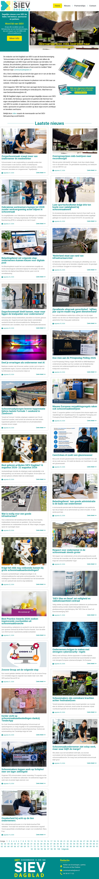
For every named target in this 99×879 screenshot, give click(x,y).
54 (74, 844)
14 (41, 841)
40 (28, 844)
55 (77, 844)
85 (77, 846)
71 (31, 846)
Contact (92, 6)
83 (71, 846)
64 (8, 846)
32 (2, 844)
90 (94, 846)
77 (51, 846)
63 (5, 846)
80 (61, 846)
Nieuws (67, 6)
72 (35, 846)
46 (48, 844)
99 (55, 849)
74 (41, 846)
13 (38, 841)
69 (25, 846)
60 (94, 844)
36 (15, 844)
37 (18, 844)
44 (41, 844)
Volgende (65, 849)
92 (32, 849)
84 (74, 846)
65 (12, 846)
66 (15, 846)
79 (58, 846)
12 (35, 841)
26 (81, 841)
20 (61, 841)
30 (94, 841)
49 (58, 844)
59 (91, 844)
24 (74, 841)
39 (25, 844)
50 (61, 844)
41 (31, 844)
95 (42, 849)
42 (35, 844)
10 (28, 841)
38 (22, 844)
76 (48, 846)
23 (71, 841)
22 (68, 841)
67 (18, 846)
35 (12, 844)
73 (38, 846)
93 (35, 849)
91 (97, 846)
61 (97, 844)
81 (64, 846)
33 (5, 844)
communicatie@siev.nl (22, 70)
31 (97, 841)
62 (2, 846)
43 (38, 844)
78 (54, 846)
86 (81, 846)
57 (84, 844)
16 (48, 841)
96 (45, 849)
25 (78, 841)
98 (51, 849)
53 (71, 844)
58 (87, 844)
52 (68, 844)
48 (54, 844)
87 (84, 846)
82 (68, 846)
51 (64, 844)
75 (45, 846)
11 (32, 841)
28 (87, 841)
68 (22, 846)
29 (91, 841)
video (14, 113)
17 (51, 841)
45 (45, 844)
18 (55, 841)
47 (51, 844)
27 (84, 841)
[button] (33, 30)
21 (64, 841)
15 (45, 841)
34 (8, 844)
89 (91, 846)
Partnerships (79, 6)
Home (57, 6)
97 (48, 849)
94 (38, 849)
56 (81, 844)
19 (58, 841)
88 (87, 846)
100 (58, 849)
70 (28, 846)
